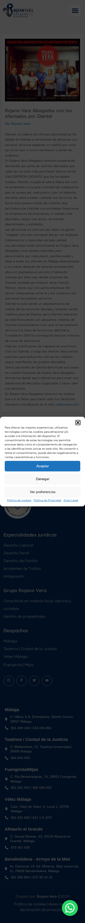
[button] (78, 422)
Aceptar (42, 466)
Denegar (42, 479)
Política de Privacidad (47, 500)
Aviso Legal (71, 500)
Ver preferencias (42, 492)
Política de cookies (19, 500)
